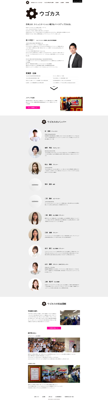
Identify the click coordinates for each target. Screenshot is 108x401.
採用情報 (67, 2)
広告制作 (57, 2)
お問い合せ (75, 1)
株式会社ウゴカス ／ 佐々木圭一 (37, 2)
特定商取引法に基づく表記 (69, 396)
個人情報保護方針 (58, 396)
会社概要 (62, 2)
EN (80, 1)
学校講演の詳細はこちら (54, 328)
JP (79, 1)
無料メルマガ (36, 396)
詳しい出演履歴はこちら (32, 107)
